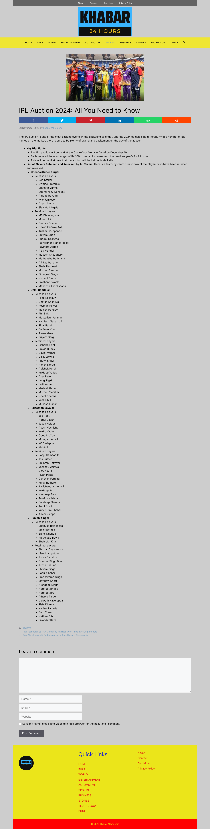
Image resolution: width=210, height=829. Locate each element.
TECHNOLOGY (159, 42)
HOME (28, 42)
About (81, 3)
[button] (184, 42)
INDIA (40, 42)
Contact (93, 3)
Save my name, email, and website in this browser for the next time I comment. (71, 723)
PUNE (175, 42)
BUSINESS (125, 42)
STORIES (141, 42)
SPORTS (110, 42)
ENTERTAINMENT (70, 42)
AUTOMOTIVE (92, 42)
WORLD (52, 42)
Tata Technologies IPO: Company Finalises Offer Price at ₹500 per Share (59, 631)
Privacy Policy (125, 3)
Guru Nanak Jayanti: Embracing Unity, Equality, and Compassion (55, 635)
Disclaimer (108, 3)
